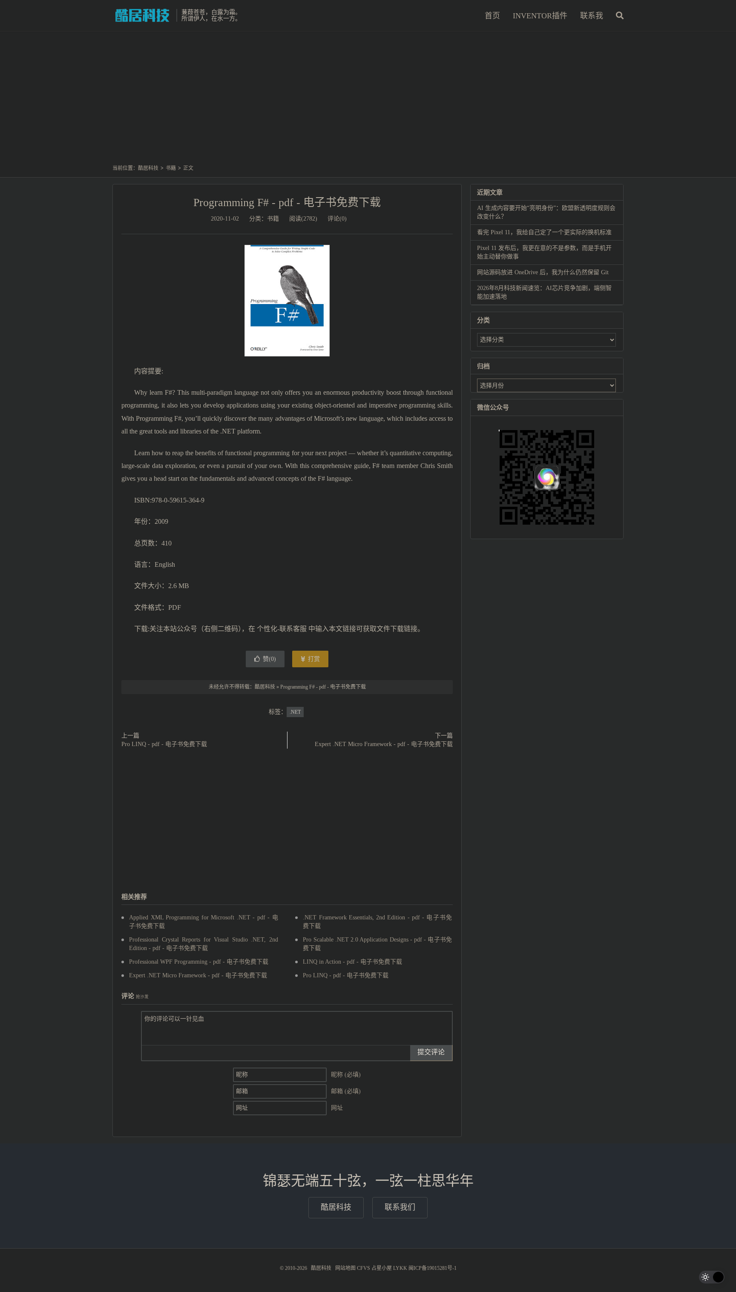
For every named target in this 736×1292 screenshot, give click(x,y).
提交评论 (431, 1052)
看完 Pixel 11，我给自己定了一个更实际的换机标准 (544, 232)
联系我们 (400, 1207)
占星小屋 (381, 1268)
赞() (269, 659)
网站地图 (345, 1268)
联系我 (591, 15)
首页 (492, 15)
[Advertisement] (368, 101)
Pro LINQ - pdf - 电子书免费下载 (164, 744)
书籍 (171, 168)
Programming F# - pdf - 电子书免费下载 (287, 202)
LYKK (400, 1268)
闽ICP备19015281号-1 (432, 1268)
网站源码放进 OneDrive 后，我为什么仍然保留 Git (543, 272)
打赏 (313, 659)
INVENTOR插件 (540, 15)
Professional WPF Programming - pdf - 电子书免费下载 (198, 962)
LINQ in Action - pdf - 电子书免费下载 (352, 962)
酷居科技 (142, 15)
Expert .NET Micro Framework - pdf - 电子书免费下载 (384, 744)
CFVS (363, 1268)
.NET (295, 712)
